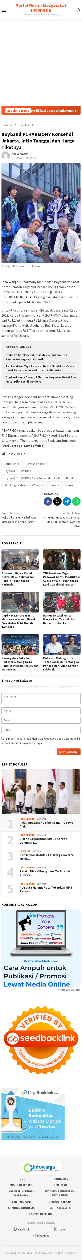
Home (21, 1179)
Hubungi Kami (60, 1179)
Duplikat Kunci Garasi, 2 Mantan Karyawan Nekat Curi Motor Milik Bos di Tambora (18, 621)
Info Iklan (60, 1185)
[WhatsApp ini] (76, 501)
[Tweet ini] (57, 501)
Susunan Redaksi (21, 1185)
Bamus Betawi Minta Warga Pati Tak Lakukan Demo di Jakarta (59, 619)
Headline (71, 478)
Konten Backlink (41, 1214)
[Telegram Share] (67, 501)
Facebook (23, 1229)
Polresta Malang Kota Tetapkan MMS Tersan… (46, 889)
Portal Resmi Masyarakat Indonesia (41, 7)
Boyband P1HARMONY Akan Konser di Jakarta (32, 478)
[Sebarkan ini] (48, 501)
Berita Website (60, 1208)
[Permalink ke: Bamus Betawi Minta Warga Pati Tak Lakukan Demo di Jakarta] (62, 602)
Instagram (43, 1236)
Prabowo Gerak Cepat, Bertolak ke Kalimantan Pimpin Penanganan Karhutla (17, 578)
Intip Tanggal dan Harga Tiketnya (24, 485)
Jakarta (54, 485)
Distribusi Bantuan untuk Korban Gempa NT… (43, 841)
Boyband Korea (35, 464)
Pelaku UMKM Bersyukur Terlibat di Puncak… (45, 873)
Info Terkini (27, 818)
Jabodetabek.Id (60, 1202)
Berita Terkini (12, 464)
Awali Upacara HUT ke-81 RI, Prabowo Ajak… (47, 824)
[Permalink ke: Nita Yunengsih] (5, 155)
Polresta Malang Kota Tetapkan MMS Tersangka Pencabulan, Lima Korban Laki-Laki (61, 663)
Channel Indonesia (21, 1208)
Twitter (62, 1229)
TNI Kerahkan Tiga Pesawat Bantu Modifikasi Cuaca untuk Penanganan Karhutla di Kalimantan (61, 578)
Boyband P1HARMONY (17, 471)
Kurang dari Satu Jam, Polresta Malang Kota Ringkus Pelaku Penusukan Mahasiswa (19, 663)
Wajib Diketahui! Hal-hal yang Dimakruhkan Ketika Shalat (19, 517)
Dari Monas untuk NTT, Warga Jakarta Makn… (47, 857)
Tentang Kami (21, 1202)
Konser (69, 485)
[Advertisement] (41, 63)
